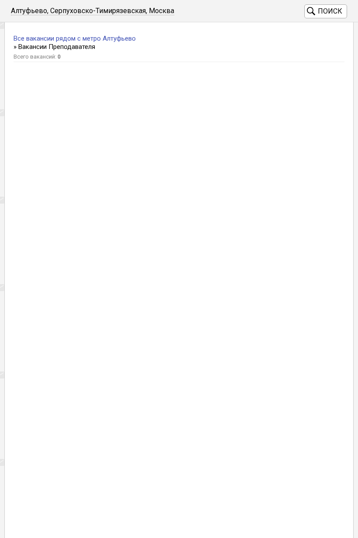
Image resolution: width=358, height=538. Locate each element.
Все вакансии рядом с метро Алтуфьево (75, 38)
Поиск (330, 11)
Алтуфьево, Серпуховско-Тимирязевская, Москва (92, 11)
